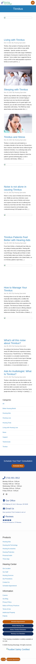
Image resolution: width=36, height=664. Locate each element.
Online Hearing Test (18, 625)
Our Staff (5, 572)
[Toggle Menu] (33, 3)
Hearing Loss (7, 418)
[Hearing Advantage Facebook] (3, 494)
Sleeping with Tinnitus (16, 89)
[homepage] (6, 2)
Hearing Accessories (9, 548)
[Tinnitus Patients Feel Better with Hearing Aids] (18, 223)
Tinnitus (5, 446)
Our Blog (5, 599)
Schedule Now (18, 466)
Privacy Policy (7, 602)
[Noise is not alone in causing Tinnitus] (18, 173)
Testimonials (6, 442)
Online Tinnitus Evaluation (18, 629)
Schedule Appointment (10, 585)
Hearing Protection (8, 552)
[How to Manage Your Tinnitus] (18, 273)
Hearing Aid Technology (10, 545)
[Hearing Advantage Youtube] (6, 494)
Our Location (7, 568)
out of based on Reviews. (12, 519)
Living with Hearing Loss (10, 427)
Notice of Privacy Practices (11, 605)
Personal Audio (7, 555)
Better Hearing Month (9, 408)
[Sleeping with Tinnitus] (18, 76)
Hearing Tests (7, 423)
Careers (5, 595)
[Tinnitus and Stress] (18, 123)
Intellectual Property (9, 612)
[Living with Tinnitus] (18, 26)
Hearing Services (8, 575)
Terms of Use (7, 609)
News (4, 432)
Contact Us (6, 582)
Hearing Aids (7, 413)
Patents (5, 616)
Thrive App (6, 559)
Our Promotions (7, 579)
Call (4, 659)
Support (5, 437)
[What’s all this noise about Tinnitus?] (18, 326)
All (3, 403)
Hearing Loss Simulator (18, 633)
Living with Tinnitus (14, 40)
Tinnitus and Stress (14, 137)
